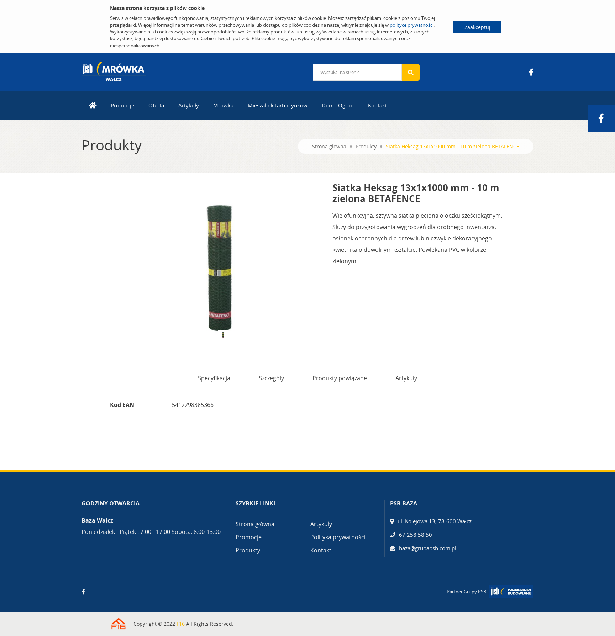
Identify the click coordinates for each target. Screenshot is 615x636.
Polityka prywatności (338, 537)
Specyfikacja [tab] (214, 378)
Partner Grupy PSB (466, 591)
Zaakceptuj (477, 27)
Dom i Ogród (338, 105)
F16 (181, 623)
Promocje (122, 105)
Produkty (366, 146)
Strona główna (329, 146)
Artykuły (188, 105)
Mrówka (223, 105)
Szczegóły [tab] (271, 378)
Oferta (156, 105)
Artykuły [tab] (406, 378)
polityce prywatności (411, 25)
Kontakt (377, 105)
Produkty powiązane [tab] (339, 378)
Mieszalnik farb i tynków (278, 105)
